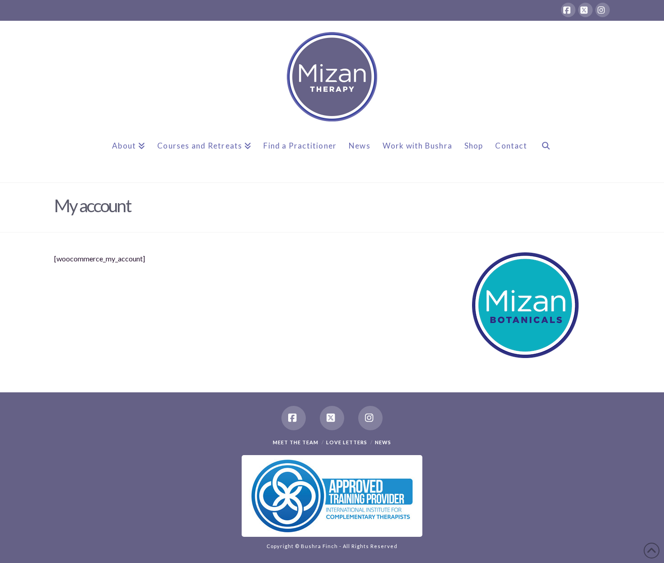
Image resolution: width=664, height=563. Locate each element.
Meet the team (295, 442)
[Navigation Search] (545, 153)
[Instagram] (602, 10)
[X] (585, 10)
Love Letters (346, 442)
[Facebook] (568, 10)
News (383, 442)
